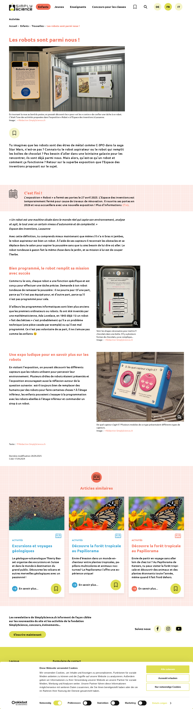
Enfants (43, 6)
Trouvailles (38, 25)
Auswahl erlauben (167, 678)
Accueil (13, 25)
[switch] (87, 703)
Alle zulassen (168, 669)
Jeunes (59, 6)
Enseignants (78, 6)
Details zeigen (159, 703)
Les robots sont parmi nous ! (63, 25)
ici (126, 205)
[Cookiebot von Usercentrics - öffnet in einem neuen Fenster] (19, 703)
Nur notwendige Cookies (168, 687)
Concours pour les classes (109, 6)
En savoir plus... (28, 588)
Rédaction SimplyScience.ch (32, 120)
